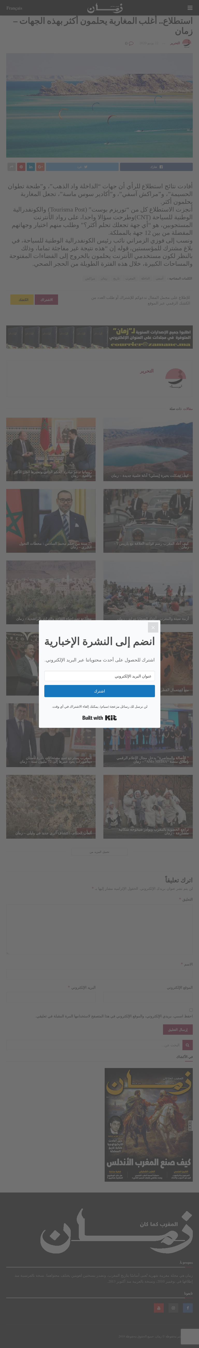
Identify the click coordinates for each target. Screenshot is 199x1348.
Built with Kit (99, 717)
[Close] (153, 627)
